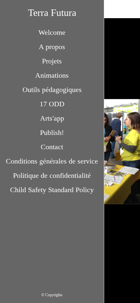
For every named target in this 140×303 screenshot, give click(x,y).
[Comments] (131, 9)
